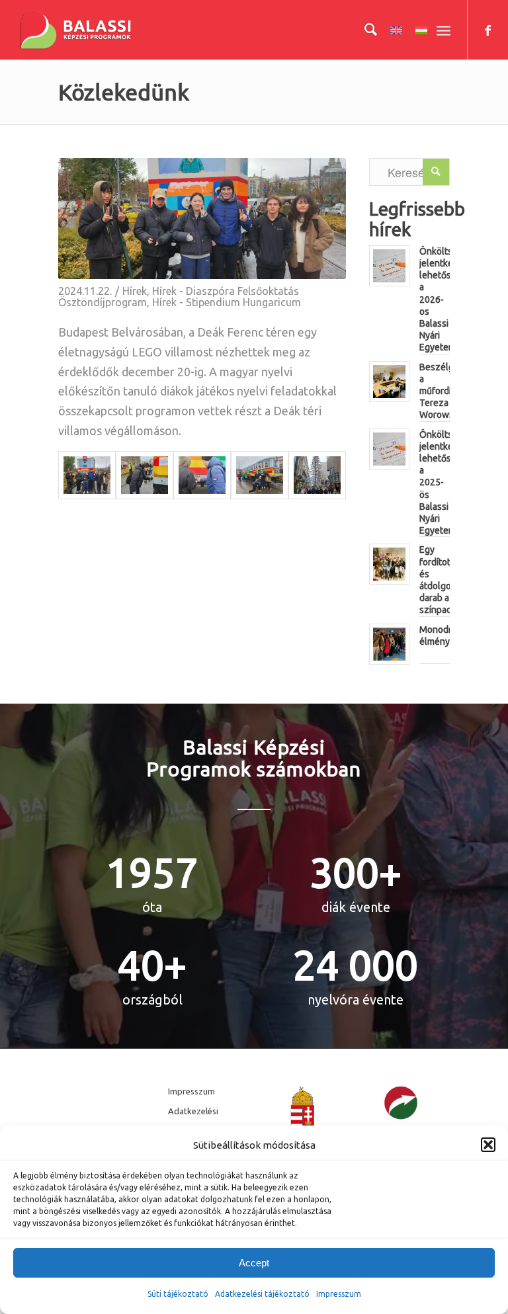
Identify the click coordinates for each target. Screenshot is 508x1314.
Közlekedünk (123, 91)
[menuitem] (364, 30)
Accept (254, 1262)
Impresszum (191, 1091)
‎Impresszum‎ (338, 1294)
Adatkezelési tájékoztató (262, 1294)
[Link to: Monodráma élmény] (389, 644)
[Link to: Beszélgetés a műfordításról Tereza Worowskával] (389, 381)
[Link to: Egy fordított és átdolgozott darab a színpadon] (389, 564)
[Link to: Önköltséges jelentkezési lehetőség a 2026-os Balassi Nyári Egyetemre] (389, 265)
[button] (488, 1144)
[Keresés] (364, 30)
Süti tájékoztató (178, 1294)
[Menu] (443, 30)
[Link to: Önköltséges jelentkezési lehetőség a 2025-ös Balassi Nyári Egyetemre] (389, 449)
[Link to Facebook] (488, 30)
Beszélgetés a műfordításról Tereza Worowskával (447, 391)
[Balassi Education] (76, 30)
